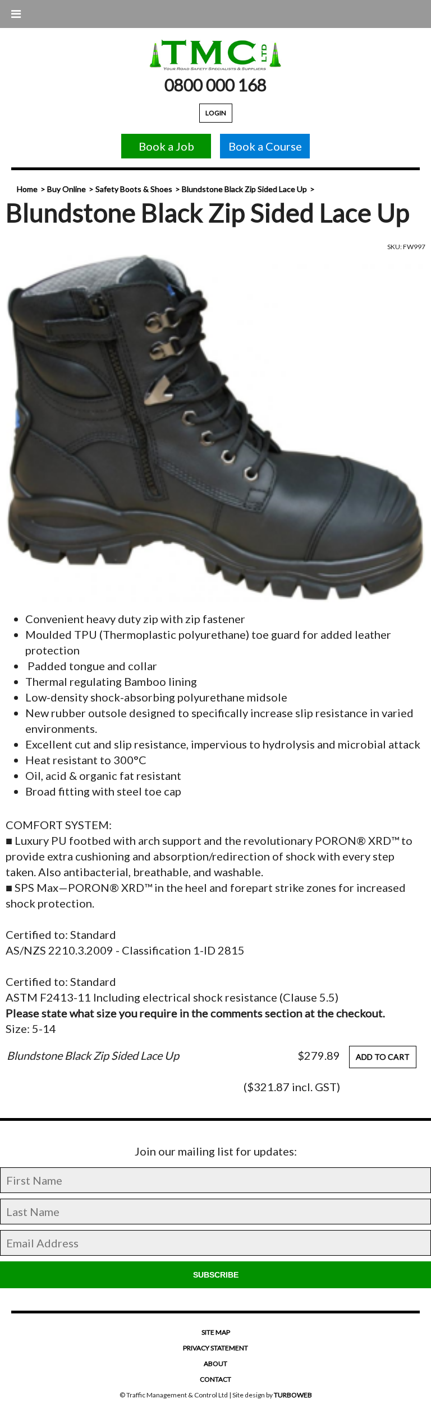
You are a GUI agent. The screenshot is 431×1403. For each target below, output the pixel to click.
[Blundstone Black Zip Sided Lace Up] (215, 428)
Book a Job (166, 146)
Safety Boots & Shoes (133, 189)
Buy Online (66, 189)
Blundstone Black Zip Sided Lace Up (244, 189)
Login (215, 113)
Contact (215, 1379)
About (215, 1363)
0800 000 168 (215, 84)
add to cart (383, 1056)
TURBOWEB (293, 1395)
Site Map (215, 1332)
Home (27, 189)
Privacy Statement (215, 1348)
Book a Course (265, 146)
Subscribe (216, 1274)
